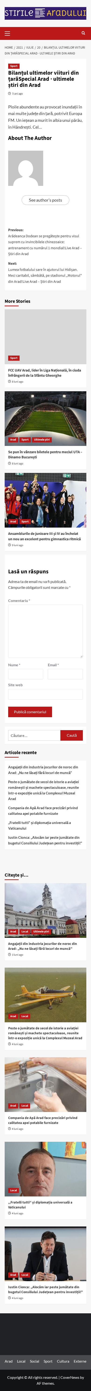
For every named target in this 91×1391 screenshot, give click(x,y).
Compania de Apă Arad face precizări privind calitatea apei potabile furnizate (43, 811)
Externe (80, 1361)
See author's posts (45, 200)
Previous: (45, 242)
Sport (14, 66)
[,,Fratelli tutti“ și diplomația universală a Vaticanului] (45, 1169)
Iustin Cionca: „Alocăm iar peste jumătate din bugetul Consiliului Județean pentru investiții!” (45, 840)
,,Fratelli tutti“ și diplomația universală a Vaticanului (39, 825)
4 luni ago (17, 1044)
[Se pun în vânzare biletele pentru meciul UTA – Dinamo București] (45, 418)
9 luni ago (17, 545)
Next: (45, 272)
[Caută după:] (34, 735)
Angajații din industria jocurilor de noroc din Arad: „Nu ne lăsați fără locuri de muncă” (43, 770)
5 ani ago (17, 93)
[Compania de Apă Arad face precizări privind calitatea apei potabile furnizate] (45, 1084)
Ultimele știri (42, 440)
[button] (9, 33)
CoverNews (69, 1377)
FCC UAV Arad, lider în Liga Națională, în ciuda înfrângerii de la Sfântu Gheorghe (44, 373)
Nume (14, 665)
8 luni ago (17, 382)
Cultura (63, 1361)
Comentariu (19, 600)
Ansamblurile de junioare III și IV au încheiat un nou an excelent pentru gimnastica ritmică (44, 536)
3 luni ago (17, 955)
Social (34, 1361)
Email (53, 665)
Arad (13, 440)
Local (24, 932)
